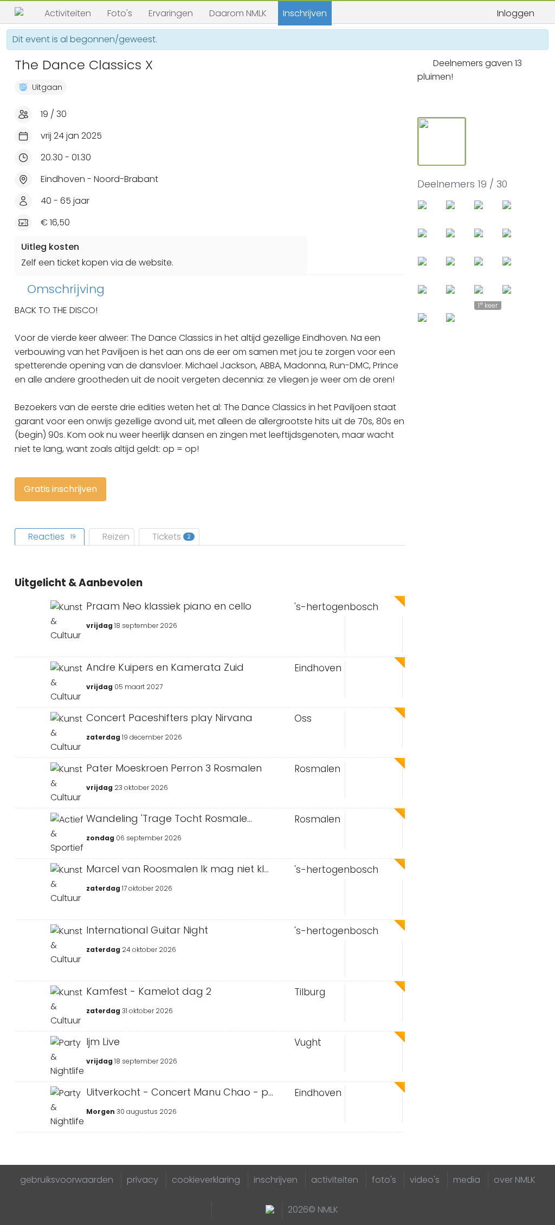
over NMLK (514, 1180)
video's (425, 1180)
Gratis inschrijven (60, 489)
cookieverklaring (206, 1180)
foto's (384, 1180)
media (466, 1180)
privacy (142, 1180)
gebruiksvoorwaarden (66, 1180)
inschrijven (276, 1180)
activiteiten (334, 1180)
